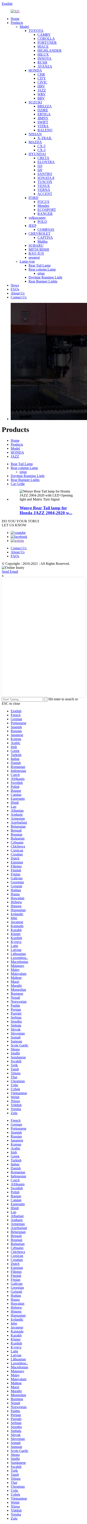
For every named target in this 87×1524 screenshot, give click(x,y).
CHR (41, 74)
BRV (41, 98)
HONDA (35, 70)
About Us (18, 293)
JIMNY (42, 118)
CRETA (43, 158)
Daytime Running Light (45, 277)
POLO (42, 221)
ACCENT (44, 194)
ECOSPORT (46, 210)
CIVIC (42, 82)
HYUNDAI (37, 154)
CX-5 (41, 146)
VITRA (43, 126)
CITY (41, 78)
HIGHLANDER (49, 50)
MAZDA (35, 142)
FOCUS (43, 202)
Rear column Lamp (42, 269)
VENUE (43, 186)
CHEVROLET (39, 233)
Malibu (42, 241)
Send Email (10, 571)
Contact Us (19, 297)
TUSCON (44, 182)
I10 (39, 166)
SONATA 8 (45, 178)
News (15, 285)
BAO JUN (36, 253)
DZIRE (42, 110)
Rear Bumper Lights (43, 281)
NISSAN (35, 134)
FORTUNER (47, 42)
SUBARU (36, 245)
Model (24, 27)
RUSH (42, 62)
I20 (39, 170)
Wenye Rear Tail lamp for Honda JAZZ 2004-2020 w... (46, 510)
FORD (33, 198)
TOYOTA (36, 30)
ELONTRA (46, 162)
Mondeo (43, 206)
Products (17, 23)
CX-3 (41, 150)
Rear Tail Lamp (40, 265)
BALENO (44, 130)
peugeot (34, 257)
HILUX (43, 54)
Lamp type (27, 261)
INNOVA (44, 58)
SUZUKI (35, 102)
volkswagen (37, 218)
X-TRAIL (44, 138)
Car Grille (18, 484)
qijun (41, 273)
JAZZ (41, 90)
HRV (41, 86)
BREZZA (44, 106)
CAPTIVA (45, 237)
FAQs (15, 289)
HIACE (43, 46)
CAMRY (44, 34)
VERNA (43, 190)
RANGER (45, 214)
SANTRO (44, 174)
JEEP (32, 225)
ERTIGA (44, 114)
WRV (41, 94)
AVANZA (44, 66)
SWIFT (42, 122)
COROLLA (46, 38)
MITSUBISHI (39, 249)
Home (15, 19)
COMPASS (45, 229)
